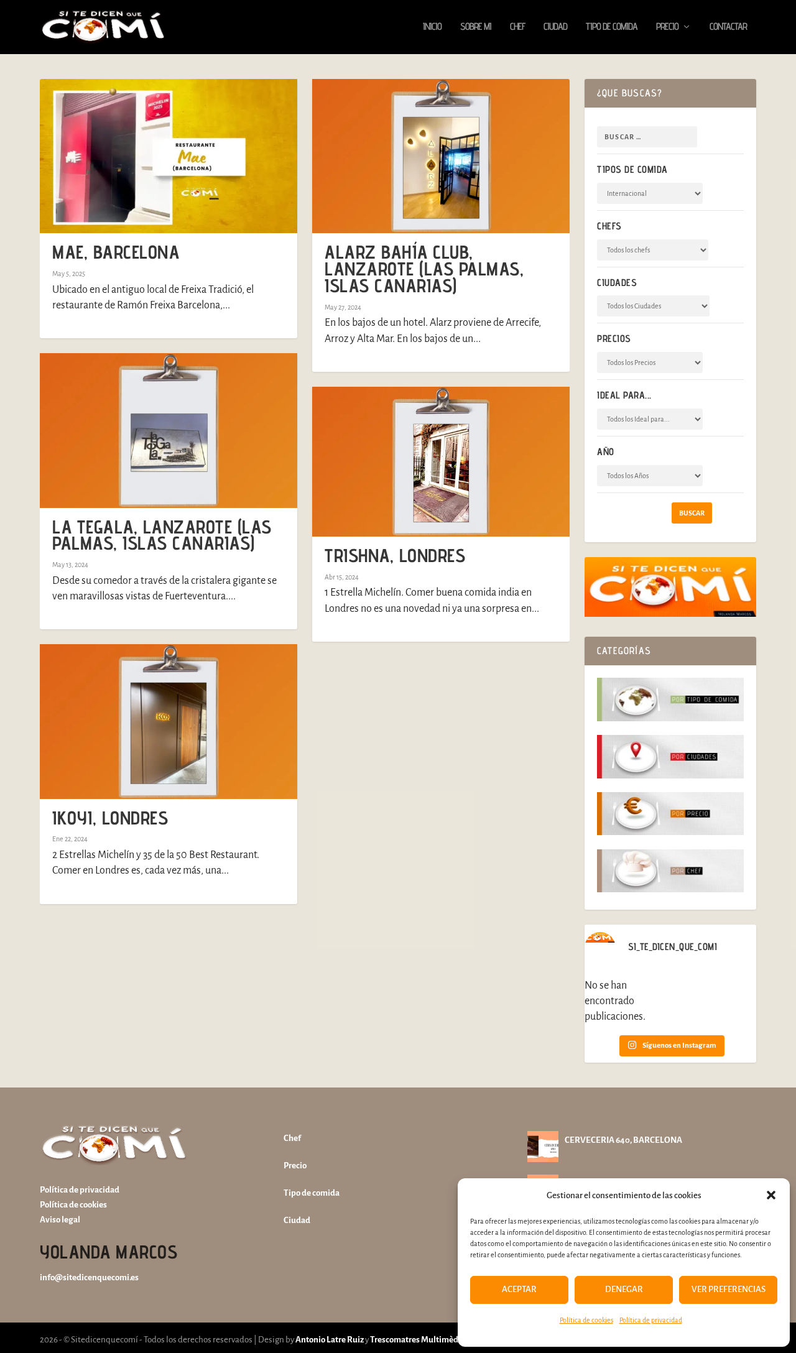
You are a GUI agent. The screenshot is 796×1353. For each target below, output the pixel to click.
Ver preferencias (729, 1289)
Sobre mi (475, 27)
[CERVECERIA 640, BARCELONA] (542, 1146)
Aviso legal (60, 1219)
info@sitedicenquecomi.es (89, 1277)
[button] (771, 1195)
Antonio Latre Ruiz (329, 1339)
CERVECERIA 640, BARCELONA (623, 1140)
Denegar (624, 1289)
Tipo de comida (611, 27)
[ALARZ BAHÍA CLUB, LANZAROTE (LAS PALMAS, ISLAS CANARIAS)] (441, 156)
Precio (667, 27)
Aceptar (519, 1289)
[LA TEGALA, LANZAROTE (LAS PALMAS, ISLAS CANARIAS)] (168, 430)
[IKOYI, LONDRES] (168, 721)
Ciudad (555, 27)
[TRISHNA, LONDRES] (441, 462)
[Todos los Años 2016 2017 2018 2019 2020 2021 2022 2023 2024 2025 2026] (650, 475)
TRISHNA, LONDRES (395, 555)
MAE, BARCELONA (115, 252)
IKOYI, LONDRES (110, 817)
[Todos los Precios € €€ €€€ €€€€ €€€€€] (650, 362)
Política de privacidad (650, 1320)
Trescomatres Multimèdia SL (422, 1339)
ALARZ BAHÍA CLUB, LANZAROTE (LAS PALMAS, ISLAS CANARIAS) (424, 269)
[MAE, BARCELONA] (168, 156)
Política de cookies (586, 1320)
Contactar (728, 27)
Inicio (432, 27)
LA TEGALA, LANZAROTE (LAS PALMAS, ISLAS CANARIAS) (162, 535)
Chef (517, 27)
